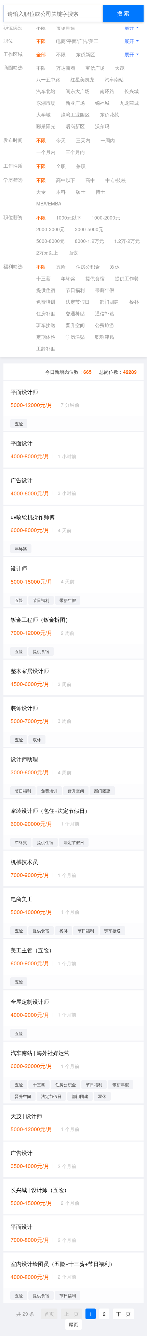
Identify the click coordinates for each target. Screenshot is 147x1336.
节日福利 (75, 290)
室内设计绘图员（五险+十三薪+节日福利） (63, 1264)
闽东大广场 (78, 91)
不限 (41, 27)
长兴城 (131, 91)
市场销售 (65, 27)
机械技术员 (24, 862)
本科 (61, 191)
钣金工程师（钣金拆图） (41, 620)
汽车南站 (114, 79)
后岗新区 (75, 126)
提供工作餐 (127, 278)
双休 (115, 266)
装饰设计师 (24, 708)
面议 (73, 252)
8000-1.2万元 (89, 240)
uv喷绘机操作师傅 (33, 517)
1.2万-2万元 (127, 240)
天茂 (119, 67)
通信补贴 (104, 313)
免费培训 (45, 301)
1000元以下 (68, 217)
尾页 (73, 1324)
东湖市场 (45, 102)
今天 (61, 140)
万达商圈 (65, 67)
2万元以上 (47, 252)
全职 (61, 165)
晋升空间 (75, 325)
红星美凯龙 (82, 79)
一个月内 (45, 151)
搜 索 (123, 13)
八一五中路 (48, 79)
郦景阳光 (45, 126)
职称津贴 (104, 336)
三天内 (83, 140)
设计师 (19, 568)
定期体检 (45, 336)
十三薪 (43, 278)
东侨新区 (85, 54)
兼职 (80, 165)
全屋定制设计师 (30, 1002)
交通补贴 (75, 313)
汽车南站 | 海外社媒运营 (40, 1053)
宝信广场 (95, 67)
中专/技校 (115, 180)
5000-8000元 (50, 240)
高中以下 (65, 180)
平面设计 (21, 443)
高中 (90, 180)
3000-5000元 (89, 229)
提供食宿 (95, 278)
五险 (61, 266)
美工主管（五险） (32, 950)
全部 (41, 54)
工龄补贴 (45, 348)
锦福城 (102, 102)
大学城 (43, 114)
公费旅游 (104, 325)
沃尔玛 (102, 126)
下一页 (123, 1313)
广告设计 (21, 480)
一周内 (108, 140)
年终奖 (68, 278)
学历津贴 (75, 336)
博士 (100, 191)
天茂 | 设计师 (26, 1116)
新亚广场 (75, 102)
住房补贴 (45, 313)
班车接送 (45, 325)
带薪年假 (104, 290)
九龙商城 (129, 102)
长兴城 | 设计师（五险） (40, 1190)
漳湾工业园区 (75, 114)
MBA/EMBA (48, 203)
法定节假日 (78, 301)
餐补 (134, 301)
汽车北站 (45, 91)
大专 (41, 191)
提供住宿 (45, 290)
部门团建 (109, 301)
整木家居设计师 (30, 671)
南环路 (107, 91)
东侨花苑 (109, 114)
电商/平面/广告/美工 (77, 40)
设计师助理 (24, 759)
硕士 (80, 191)
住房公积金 (88, 266)
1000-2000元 (106, 217)
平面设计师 (24, 392)
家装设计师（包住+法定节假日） (50, 811)
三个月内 (75, 151)
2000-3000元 (50, 229)
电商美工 (21, 899)
